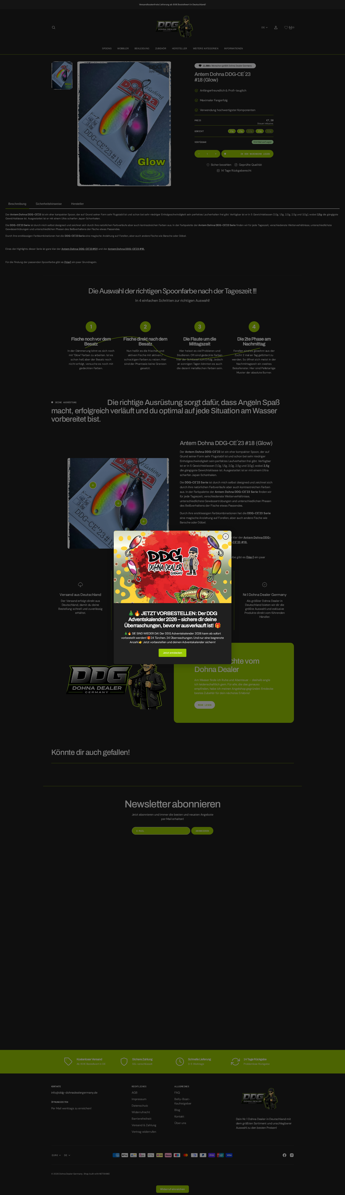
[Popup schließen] (226, 536)
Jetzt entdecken (172, 653)
